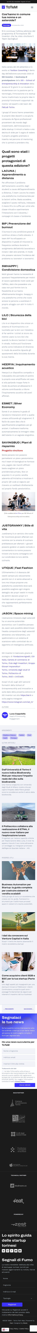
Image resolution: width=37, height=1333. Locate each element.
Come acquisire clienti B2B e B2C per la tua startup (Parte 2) (18, 978)
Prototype (14, 738)
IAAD (11, 676)
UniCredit (19, 676)
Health (5, 738)
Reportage (6, 25)
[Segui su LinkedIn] (3, 1250)
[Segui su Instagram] (7, 1250)
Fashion (21, 735)
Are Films (18, 513)
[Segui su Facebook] (11, 1250)
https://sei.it (26, 695)
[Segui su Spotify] (20, 1250)
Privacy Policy (20, 1081)
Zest (11, 1323)
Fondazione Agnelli (21, 656)
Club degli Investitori (18, 663)
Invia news (24, 1085)
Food (29, 735)
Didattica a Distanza (9, 735)
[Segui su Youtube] (15, 1250)
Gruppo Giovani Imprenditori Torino (18, 666)
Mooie (25, 1323)
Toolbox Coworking (18, 70)
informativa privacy (15, 1315)
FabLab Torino (8, 107)
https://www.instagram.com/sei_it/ (17, 702)
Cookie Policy (24, 1328)
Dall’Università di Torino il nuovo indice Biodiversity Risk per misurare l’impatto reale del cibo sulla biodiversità (17, 775)
